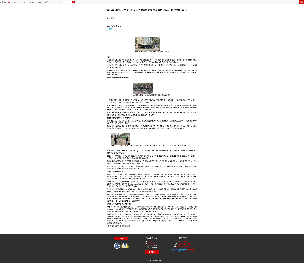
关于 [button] (14, 2)
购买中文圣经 (183, 241)
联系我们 (46, 2)
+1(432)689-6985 (152, 244)
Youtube (191, 251)
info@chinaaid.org (153, 242)
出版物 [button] (39, 2)
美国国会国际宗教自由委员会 (183, 245)
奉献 (301, 2)
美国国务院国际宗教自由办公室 (183, 246)
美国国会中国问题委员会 (183, 243)
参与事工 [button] (32, 2)
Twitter (184, 251)
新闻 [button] (20, 2)
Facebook (175, 251)
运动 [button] (25, 2)
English (53, 2)
